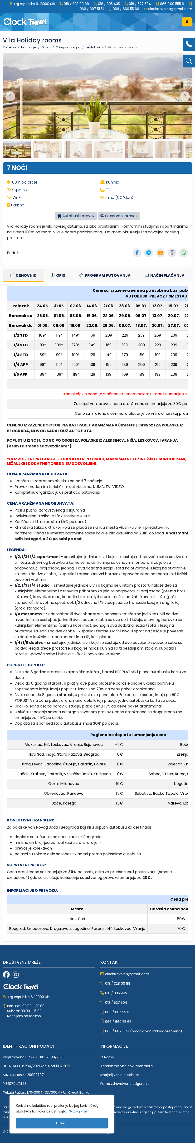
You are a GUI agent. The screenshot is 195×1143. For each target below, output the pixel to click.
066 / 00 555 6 (172, 3)
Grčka (46, 47)
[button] (187, 21)
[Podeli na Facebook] (137, 252)
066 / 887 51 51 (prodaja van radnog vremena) (143, 1031)
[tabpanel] (97, 612)
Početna (9, 47)
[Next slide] (185, 96)
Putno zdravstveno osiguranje (125, 1083)
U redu (62, 1123)
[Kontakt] (189, 44)
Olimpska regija (68, 47)
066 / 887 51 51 (92, 8)
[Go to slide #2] (47, 149)
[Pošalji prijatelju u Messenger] (148, 252)
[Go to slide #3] (78, 149)
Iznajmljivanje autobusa (119, 1074)
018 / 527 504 (140, 3)
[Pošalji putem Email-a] (160, 252)
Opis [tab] (60, 275)
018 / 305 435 (109, 3)
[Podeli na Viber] (172, 252)
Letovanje (28, 47)
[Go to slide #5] (139, 149)
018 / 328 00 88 (76, 3)
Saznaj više (78, 1111)
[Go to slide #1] (17, 149)
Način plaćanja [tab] (167, 275)
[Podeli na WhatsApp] (183, 252)
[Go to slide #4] (108, 149)
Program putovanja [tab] (107, 275)
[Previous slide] (10, 96)
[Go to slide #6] (169, 149)
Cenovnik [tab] (25, 275)
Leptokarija (94, 47)
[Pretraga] (189, 61)
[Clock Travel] (25, 21)
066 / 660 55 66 (126, 8)
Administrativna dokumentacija (126, 1066)
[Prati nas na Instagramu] (16, 975)
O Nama (107, 1057)
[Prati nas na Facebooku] (6, 975)
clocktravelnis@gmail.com (170, 8)
